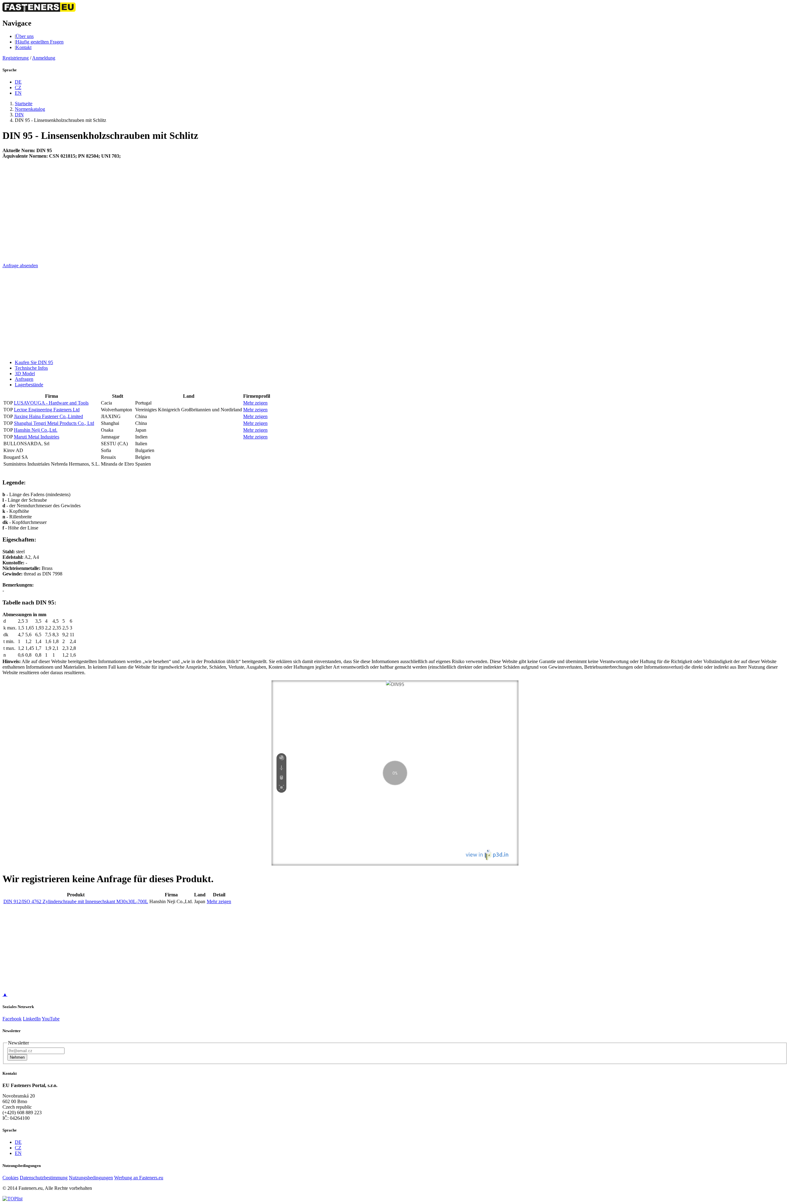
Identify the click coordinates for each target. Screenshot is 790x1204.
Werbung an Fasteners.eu (138, 1177)
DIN (19, 114)
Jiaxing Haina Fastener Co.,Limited (48, 416)
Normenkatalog (30, 109)
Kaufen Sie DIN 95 (34, 362)
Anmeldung (43, 57)
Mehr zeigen (255, 402)
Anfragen (24, 379)
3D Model (25, 373)
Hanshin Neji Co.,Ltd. (35, 430)
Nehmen (17, 1057)
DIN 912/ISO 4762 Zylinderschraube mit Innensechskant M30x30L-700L (75, 901)
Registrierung (15, 57)
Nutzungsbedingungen (91, 1177)
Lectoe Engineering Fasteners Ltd (47, 409)
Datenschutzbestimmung (44, 1177)
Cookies (10, 1177)
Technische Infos (31, 368)
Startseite (23, 103)
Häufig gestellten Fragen (40, 41)
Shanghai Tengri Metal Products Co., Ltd (54, 423)
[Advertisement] (187, 219)
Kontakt (23, 47)
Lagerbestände (29, 384)
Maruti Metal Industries (36, 436)
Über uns (25, 36)
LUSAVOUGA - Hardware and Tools (51, 402)
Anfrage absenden (20, 265)
